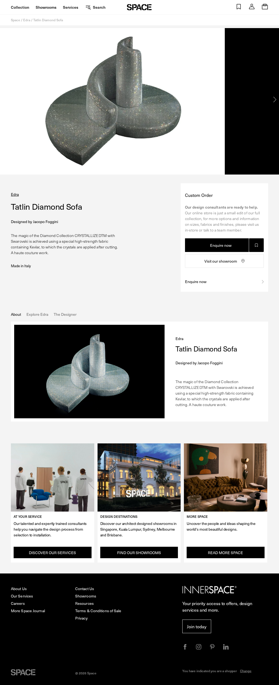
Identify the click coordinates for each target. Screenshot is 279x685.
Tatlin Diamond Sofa (48, 19)
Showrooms (46, 7)
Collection (20, 7)
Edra (26, 19)
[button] (238, 7)
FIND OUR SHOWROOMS (139, 552)
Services (70, 7)
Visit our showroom (220, 261)
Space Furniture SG (139, 7)
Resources (84, 603)
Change (245, 670)
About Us (19, 588)
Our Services (22, 596)
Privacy (81, 618)
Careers (18, 603)
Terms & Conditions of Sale (98, 611)
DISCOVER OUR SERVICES (52, 552)
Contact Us (84, 588)
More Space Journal (28, 611)
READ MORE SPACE (225, 552)
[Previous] (4, 99)
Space (15, 19)
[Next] (275, 99)
